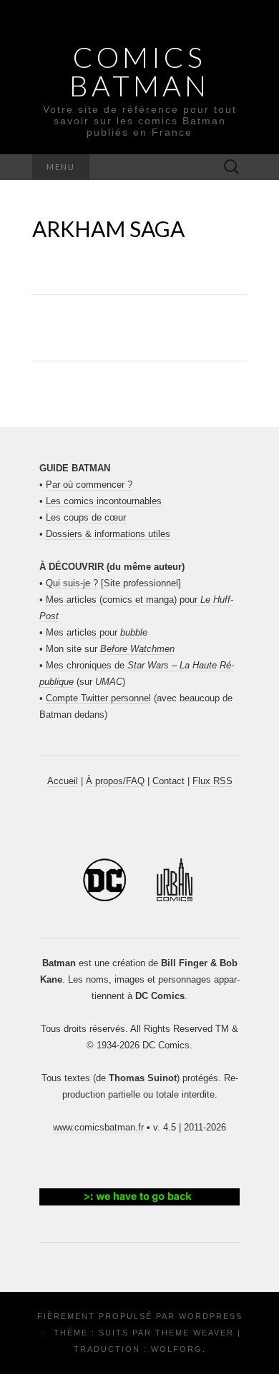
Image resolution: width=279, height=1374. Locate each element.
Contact (168, 781)
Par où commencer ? (89, 484)
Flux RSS (212, 781)
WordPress (211, 1316)
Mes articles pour (96, 632)
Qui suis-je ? (72, 583)
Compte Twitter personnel (98, 698)
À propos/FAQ (115, 781)
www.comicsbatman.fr (98, 1127)
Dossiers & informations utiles (108, 533)
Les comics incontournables (104, 501)
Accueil (62, 781)
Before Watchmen (137, 648)
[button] (139, 1196)
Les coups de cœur (86, 517)
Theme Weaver (194, 1332)
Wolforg (176, 1349)
